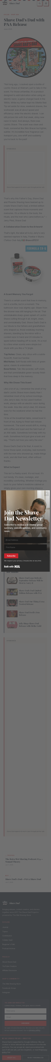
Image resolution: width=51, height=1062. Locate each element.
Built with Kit (12, 566)
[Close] (46, 493)
